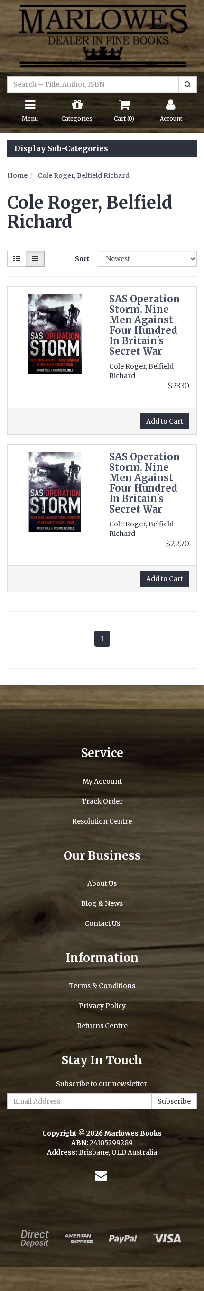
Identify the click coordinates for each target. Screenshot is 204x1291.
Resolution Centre (102, 821)
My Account (102, 781)
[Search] (187, 84)
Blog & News (102, 903)
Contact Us (102, 923)
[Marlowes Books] (102, 35)
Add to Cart (164, 421)
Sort (82, 258)
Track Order (102, 801)
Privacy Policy (102, 1005)
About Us (102, 883)
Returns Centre (102, 1025)
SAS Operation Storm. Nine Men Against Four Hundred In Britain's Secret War (144, 325)
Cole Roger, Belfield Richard (83, 175)
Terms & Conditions (102, 985)
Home (17, 175)
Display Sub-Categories (61, 149)
